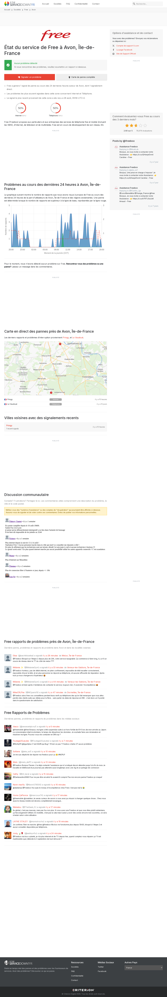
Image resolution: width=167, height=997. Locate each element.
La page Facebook (124, 50)
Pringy (66, 337)
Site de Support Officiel (126, 53)
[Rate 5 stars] (145, 125)
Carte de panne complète (83, 77)
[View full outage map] (55, 368)
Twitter (101, 967)
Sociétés (57, 4)
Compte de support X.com (127, 46)
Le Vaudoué (77, 337)
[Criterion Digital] (83, 990)
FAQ (68, 4)
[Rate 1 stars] (127, 125)
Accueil (45, 4)
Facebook (102, 971)
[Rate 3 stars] (136, 125)
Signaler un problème (31, 77)
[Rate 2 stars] (132, 125)
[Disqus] (55, 547)
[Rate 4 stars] (141, 125)
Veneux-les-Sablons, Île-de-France (83, 667)
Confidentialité (81, 4)
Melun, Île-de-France (72, 655)
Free (26, 10)
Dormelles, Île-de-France (78, 692)
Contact (95, 4)
